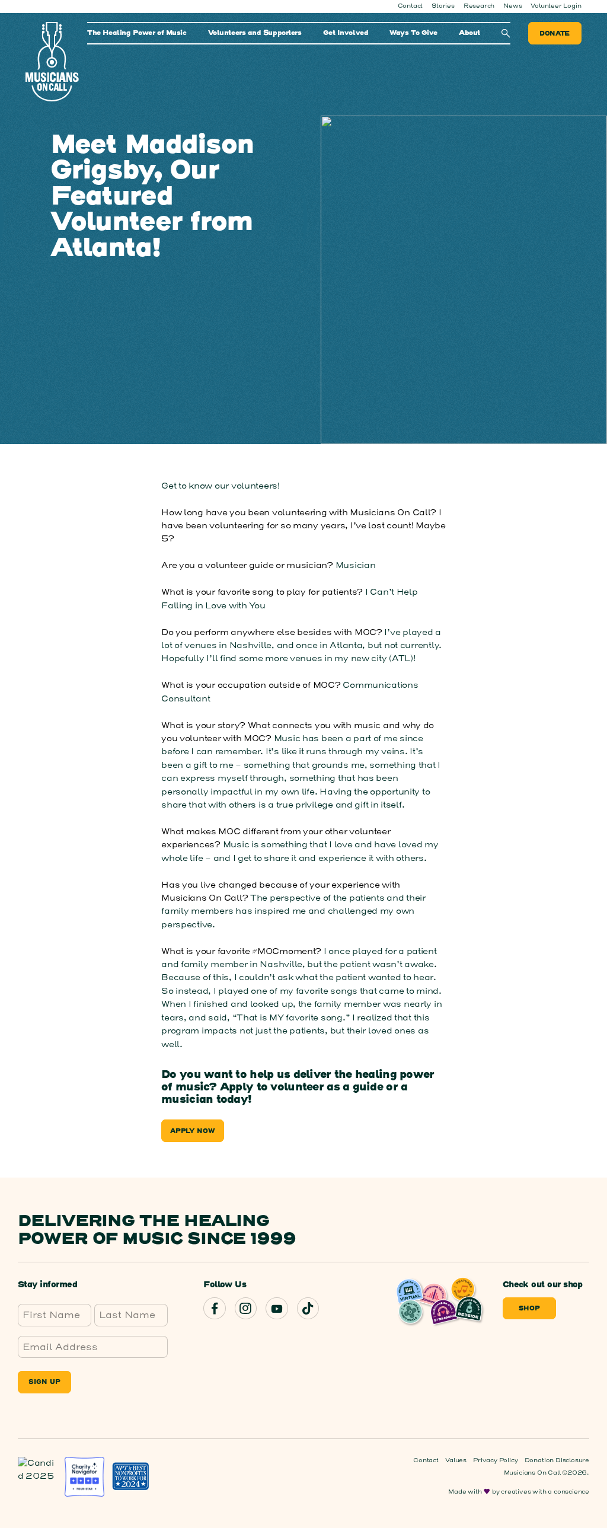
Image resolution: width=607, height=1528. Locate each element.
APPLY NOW (192, 1131)
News (512, 5)
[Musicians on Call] (51, 62)
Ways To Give (413, 33)
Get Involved (346, 33)
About (469, 33)
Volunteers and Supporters (255, 33)
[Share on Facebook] (214, 1308)
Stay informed (47, 1285)
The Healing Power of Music (136, 33)
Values (456, 1460)
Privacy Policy (495, 1460)
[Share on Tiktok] (308, 1308)
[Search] (505, 33)
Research (479, 5)
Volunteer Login (556, 5)
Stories (443, 5)
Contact (410, 5)
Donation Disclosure (557, 1460)
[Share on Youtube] (276, 1308)
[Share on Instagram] (246, 1308)
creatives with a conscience (545, 1491)
